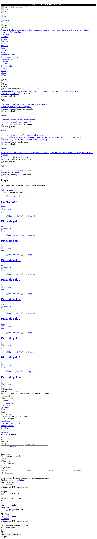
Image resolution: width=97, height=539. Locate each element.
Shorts (3, 73)
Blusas (3, 43)
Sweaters (4, 46)
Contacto (17, 172)
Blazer (86, 30)
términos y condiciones (16, 480)
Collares (4, 64)
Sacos (3, 50)
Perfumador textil (8, 55)
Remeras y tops (77, 30)
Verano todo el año (9, 30)
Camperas (5, 34)
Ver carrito (5, 507)
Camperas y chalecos (25, 30)
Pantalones (66, 30)
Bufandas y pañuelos (9, 57)
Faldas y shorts (16, 32)
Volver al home (7, 190)
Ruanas (4, 39)
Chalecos (4, 37)
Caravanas (5, 61)
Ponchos (4, 48)
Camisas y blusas (41, 30)
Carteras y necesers (8, 59)
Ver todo (44, 104)
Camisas (4, 41)
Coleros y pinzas (7, 66)
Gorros (4, 68)
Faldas (3, 70)
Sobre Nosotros (7, 172)
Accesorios (5, 32)
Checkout (5, 519)
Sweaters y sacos (55, 30)
